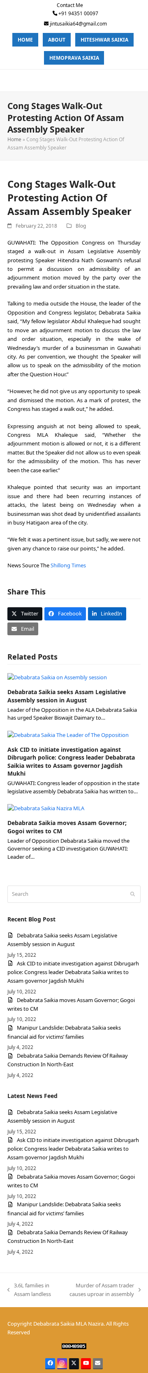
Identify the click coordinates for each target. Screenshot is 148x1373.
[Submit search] (132, 894)
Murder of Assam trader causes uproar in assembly (98, 1290)
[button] (24, 613)
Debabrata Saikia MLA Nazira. (69, 1323)
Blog (81, 225)
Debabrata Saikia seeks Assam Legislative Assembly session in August (66, 696)
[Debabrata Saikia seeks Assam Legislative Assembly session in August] (57, 677)
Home (14, 139)
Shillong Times (68, 565)
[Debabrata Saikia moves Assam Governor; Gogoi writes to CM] (45, 807)
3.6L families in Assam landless (29, 1290)
